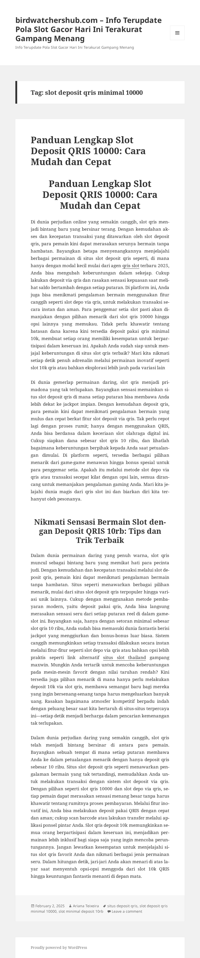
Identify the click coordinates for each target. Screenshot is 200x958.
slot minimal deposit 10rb (81, 911)
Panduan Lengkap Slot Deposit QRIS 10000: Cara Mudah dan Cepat (88, 151)
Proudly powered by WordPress (59, 947)
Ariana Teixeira (86, 905)
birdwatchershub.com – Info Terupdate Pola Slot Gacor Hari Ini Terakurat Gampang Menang (88, 29)
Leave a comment (127, 911)
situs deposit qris (122, 905)
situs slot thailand (124, 657)
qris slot (130, 265)
